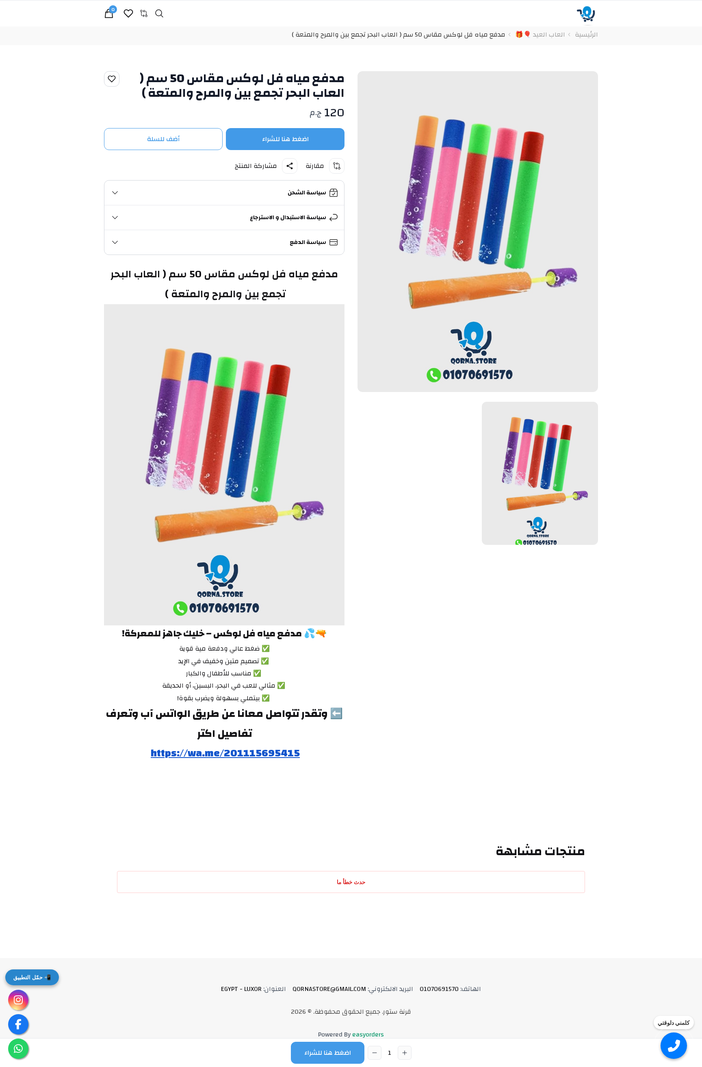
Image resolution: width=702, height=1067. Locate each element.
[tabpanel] (478, 231)
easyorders (368, 1034)
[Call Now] (674, 1045)
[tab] (540, 473)
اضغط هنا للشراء (285, 139)
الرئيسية (586, 34)
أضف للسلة (163, 139)
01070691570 (450, 989)
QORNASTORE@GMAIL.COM (352, 989)
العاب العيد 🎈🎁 (540, 34)
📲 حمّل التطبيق (32, 977)
